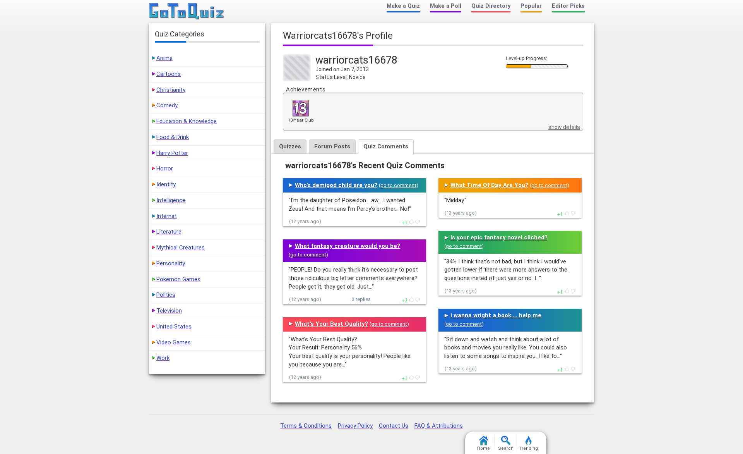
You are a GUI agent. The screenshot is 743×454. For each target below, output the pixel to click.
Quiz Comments (385, 146)
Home (483, 448)
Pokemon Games (178, 279)
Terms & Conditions (306, 425)
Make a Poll (445, 6)
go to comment (398, 185)
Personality (170, 263)
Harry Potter (172, 153)
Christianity (170, 89)
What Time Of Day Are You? (489, 185)
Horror (164, 168)
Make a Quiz (403, 6)
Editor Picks (568, 6)
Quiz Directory (490, 6)
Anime (164, 58)
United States (174, 326)
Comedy (167, 105)
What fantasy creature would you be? (347, 245)
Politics (165, 294)
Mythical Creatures (180, 247)
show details (564, 127)
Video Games (173, 342)
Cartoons (168, 74)
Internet (166, 216)
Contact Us (393, 425)
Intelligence (170, 200)
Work (162, 357)
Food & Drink (172, 137)
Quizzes (290, 146)
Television (169, 310)
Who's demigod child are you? (336, 185)
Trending (528, 448)
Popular (531, 6)
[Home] (186, 11)
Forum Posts (332, 146)
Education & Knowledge (186, 121)
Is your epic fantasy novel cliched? (499, 237)
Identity (166, 184)
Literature (168, 231)
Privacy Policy (355, 425)
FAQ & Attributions (438, 425)
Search (506, 448)
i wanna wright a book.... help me (495, 315)
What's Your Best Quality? (331, 323)
